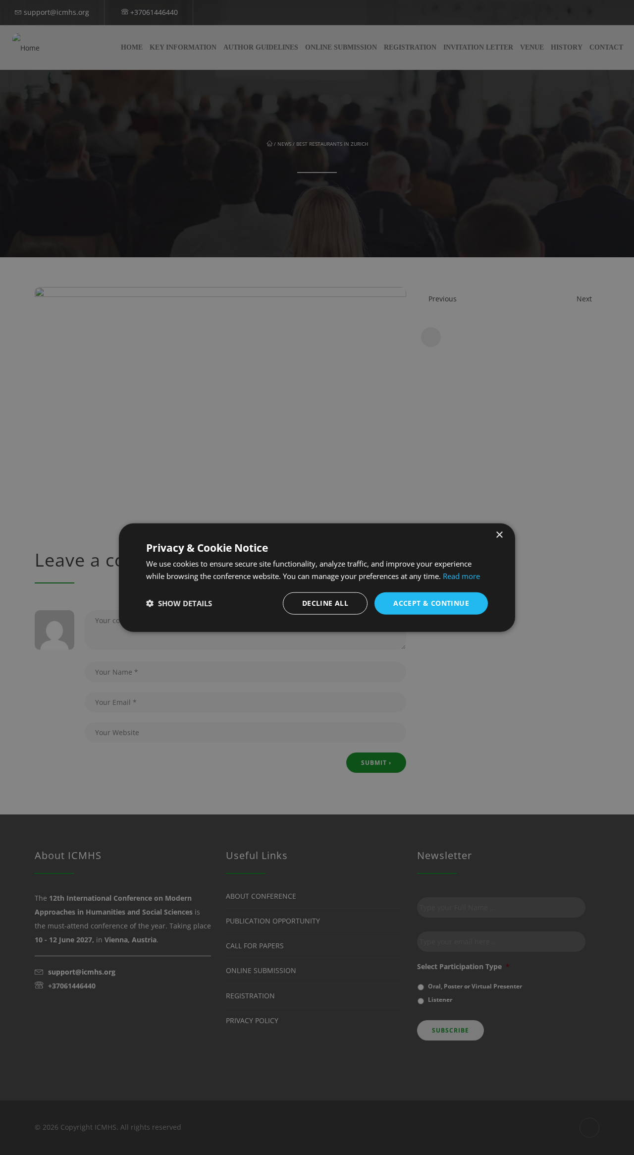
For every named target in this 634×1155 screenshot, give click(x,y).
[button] (179, 603)
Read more (461, 576)
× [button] (499, 535)
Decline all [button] (325, 603)
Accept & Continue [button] (431, 603)
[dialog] (317, 577)
